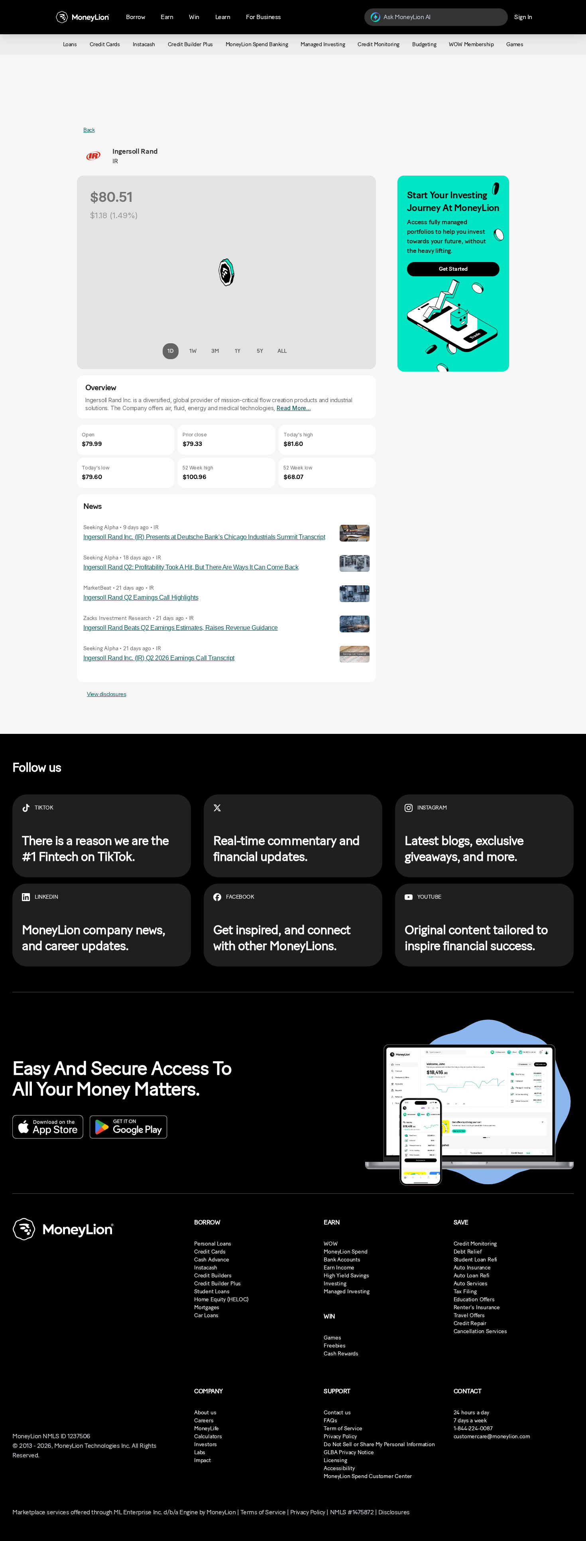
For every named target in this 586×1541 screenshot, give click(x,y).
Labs (199, 1452)
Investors (205, 1444)
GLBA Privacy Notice (349, 1452)
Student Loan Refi (476, 1259)
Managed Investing (347, 1291)
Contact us (337, 1412)
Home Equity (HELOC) (221, 1299)
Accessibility (339, 1468)
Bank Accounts (342, 1259)
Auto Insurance (472, 1267)
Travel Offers (469, 1315)
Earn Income (339, 1267)
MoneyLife (206, 1428)
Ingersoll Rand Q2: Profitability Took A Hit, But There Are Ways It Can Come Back (190, 567)
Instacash (205, 1267)
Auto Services (471, 1283)
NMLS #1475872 (352, 1512)
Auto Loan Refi (472, 1275)
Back (88, 130)
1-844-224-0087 (473, 1428)
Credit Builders (213, 1275)
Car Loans (206, 1315)
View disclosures (106, 694)
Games (332, 1337)
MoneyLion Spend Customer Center (368, 1476)
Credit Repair (470, 1323)
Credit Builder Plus (217, 1283)
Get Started (453, 269)
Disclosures (394, 1512)
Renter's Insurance (477, 1307)
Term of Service (343, 1428)
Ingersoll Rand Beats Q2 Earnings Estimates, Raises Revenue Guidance (180, 627)
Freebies (334, 1345)
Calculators (208, 1436)
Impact (202, 1460)
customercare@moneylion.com (492, 1436)
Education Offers (474, 1299)
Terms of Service (262, 1512)
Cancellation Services (480, 1331)
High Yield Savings (346, 1275)
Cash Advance (211, 1259)
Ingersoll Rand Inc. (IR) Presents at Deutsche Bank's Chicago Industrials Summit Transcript (204, 537)
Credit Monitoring (475, 1243)
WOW (330, 1243)
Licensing (335, 1460)
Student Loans (211, 1291)
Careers (204, 1420)
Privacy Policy (340, 1436)
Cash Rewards (341, 1353)
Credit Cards (210, 1251)
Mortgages (206, 1307)
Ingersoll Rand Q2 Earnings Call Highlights (140, 597)
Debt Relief (468, 1251)
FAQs (330, 1420)
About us (205, 1412)
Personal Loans (212, 1243)
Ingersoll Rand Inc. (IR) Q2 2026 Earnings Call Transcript (158, 658)
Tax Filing (465, 1291)
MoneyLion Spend (345, 1251)
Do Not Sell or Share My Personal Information (379, 1444)
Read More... (294, 408)
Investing (335, 1283)
